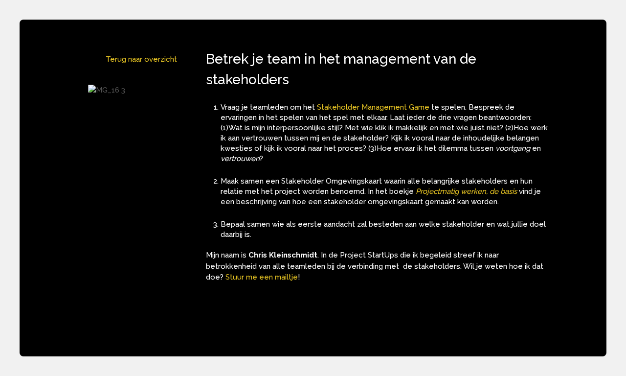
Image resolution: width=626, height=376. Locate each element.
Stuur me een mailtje (261, 277)
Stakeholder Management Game (373, 107)
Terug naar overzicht (141, 59)
